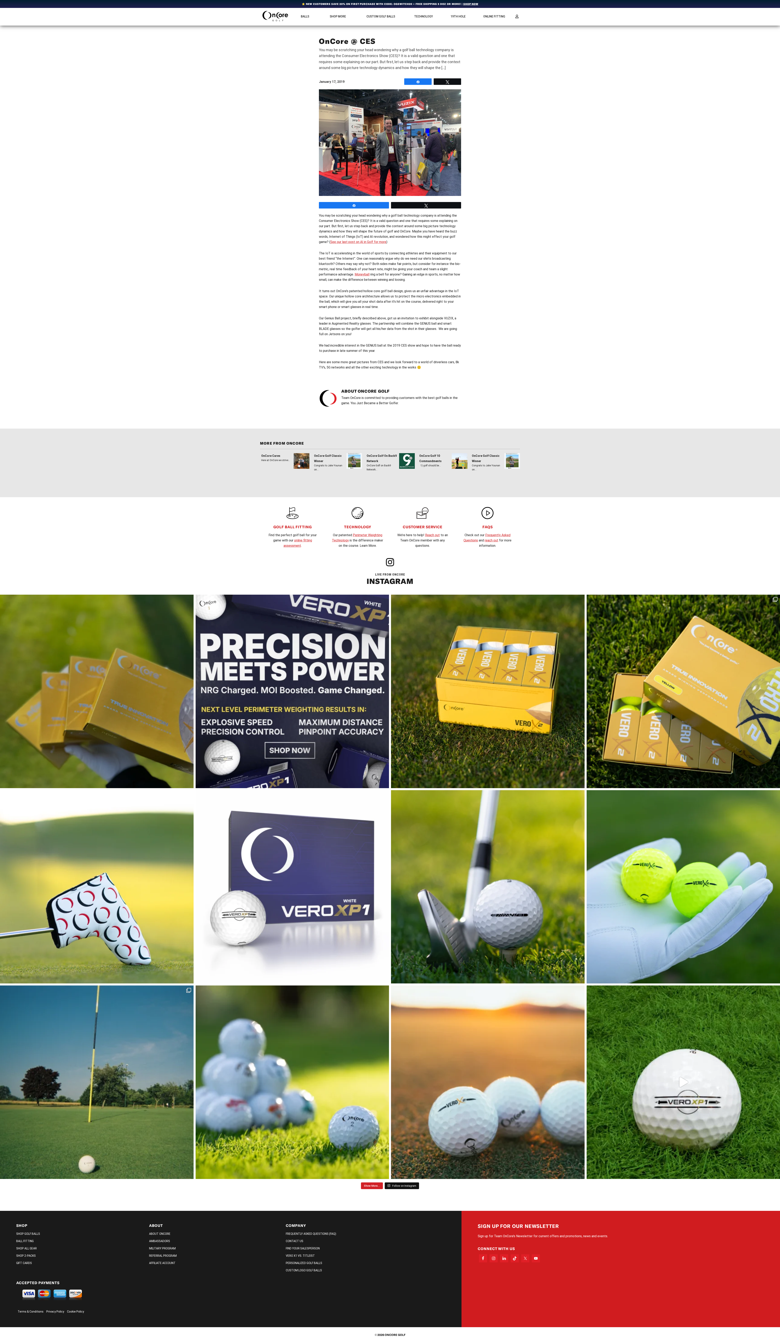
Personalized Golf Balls (304, 1263)
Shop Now (470, 3)
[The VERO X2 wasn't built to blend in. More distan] (488, 1082)
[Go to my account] (517, 16)
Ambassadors (159, 1241)
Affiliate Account (162, 1263)
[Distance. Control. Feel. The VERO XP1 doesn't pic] (292, 887)
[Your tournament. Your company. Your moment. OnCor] (292, 1082)
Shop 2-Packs (26, 1255)
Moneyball (362, 274)
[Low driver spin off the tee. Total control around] (488, 691)
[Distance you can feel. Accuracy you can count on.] (292, 691)
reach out (491, 540)
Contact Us (294, 1241)
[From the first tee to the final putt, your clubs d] (97, 887)
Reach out (432, 535)
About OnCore (159, 1233)
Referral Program (163, 1255)
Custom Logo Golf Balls (304, 1270)
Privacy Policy (55, 1311)
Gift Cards (24, 1263)
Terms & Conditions (30, 1311)
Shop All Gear (26, 1248)
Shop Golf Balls (28, 1233)
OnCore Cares (270, 455)
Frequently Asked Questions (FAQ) (311, 1233)
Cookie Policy (75, 1311)
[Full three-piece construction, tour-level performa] (97, 691)
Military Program (162, 1248)
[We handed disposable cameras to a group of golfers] (97, 1082)
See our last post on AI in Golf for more (358, 242)
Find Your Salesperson (303, 1248)
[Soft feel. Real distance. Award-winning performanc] (488, 887)
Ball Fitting (25, 1241)
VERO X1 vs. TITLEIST (300, 1255)
